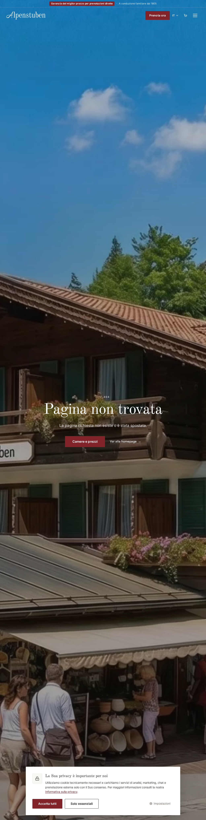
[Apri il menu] (195, 15)
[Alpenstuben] (25, 15)
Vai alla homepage (123, 441)
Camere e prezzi (85, 441)
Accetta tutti (47, 804)
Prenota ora (157, 15)
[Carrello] (185, 15)
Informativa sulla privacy (61, 791)
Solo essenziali (82, 804)
